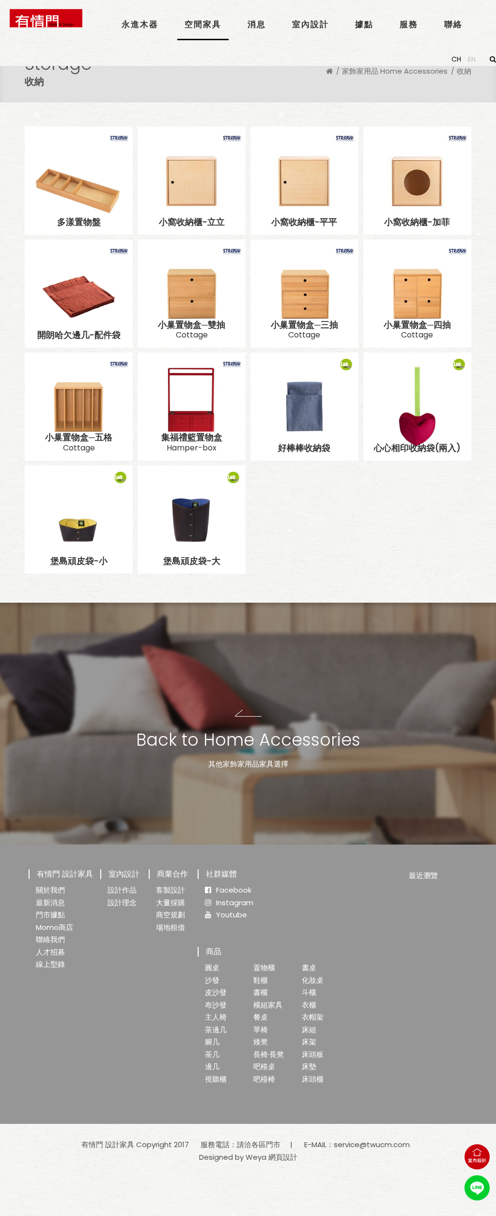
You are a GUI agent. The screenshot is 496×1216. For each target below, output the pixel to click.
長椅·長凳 (268, 1054)
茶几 (212, 1054)
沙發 (212, 980)
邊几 (212, 1066)
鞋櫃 (260, 980)
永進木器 (140, 24)
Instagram (234, 902)
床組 (309, 1029)
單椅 (260, 1029)
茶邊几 (216, 1029)
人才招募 (50, 952)
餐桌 (260, 1017)
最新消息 (50, 902)
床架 (309, 1042)
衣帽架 (313, 1017)
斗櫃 (309, 992)
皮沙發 (216, 992)
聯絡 (453, 24)
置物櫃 (264, 967)
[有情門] (46, 18)
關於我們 (50, 890)
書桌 (309, 967)
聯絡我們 (50, 939)
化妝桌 (313, 980)
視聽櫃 (216, 1079)
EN (472, 59)
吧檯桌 (264, 1066)
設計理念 (122, 902)
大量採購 (170, 902)
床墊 (309, 1066)
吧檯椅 (264, 1079)
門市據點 (50, 915)
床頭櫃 (313, 1079)
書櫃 (260, 992)
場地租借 (170, 927)
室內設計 (310, 24)
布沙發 (216, 1005)
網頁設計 (282, 1157)
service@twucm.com (372, 1144)
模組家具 (267, 1005)
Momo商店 (54, 927)
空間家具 (203, 24)
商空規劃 (170, 915)
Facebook (233, 890)
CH (456, 59)
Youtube (231, 915)
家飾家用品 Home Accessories (395, 71)
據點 (364, 24)
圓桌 (212, 967)
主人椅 (216, 1017)
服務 (409, 24)
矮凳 (260, 1042)
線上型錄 (50, 964)
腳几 (212, 1042)
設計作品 (122, 890)
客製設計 (170, 890)
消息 (257, 24)
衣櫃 (309, 1005)
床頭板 (313, 1054)
